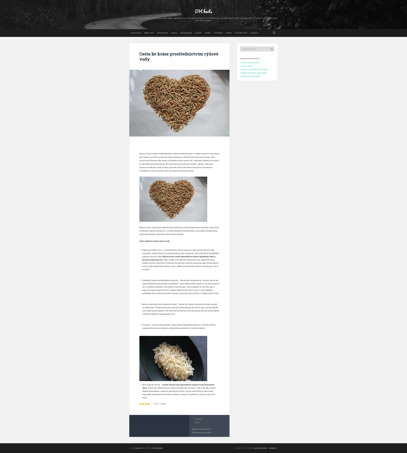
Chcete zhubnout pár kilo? (251, 63)
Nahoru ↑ (273, 448)
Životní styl (241, 33)
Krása (174, 33)
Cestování (136, 33)
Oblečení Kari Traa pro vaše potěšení (254, 73)
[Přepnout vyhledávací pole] (274, 32)
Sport (208, 33)
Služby (198, 33)
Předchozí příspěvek (203, 429)
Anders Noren (260, 448)
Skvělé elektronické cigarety (251, 76)
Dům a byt (149, 33)
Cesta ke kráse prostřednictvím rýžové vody (178, 56)
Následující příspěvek (203, 432)
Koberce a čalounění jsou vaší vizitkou (255, 69)
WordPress (157, 448)
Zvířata (254, 33)
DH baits (203, 11)
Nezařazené (186, 33)
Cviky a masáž (247, 66)
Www (229, 33)
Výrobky (218, 33)
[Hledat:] (257, 49)
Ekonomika (162, 33)
